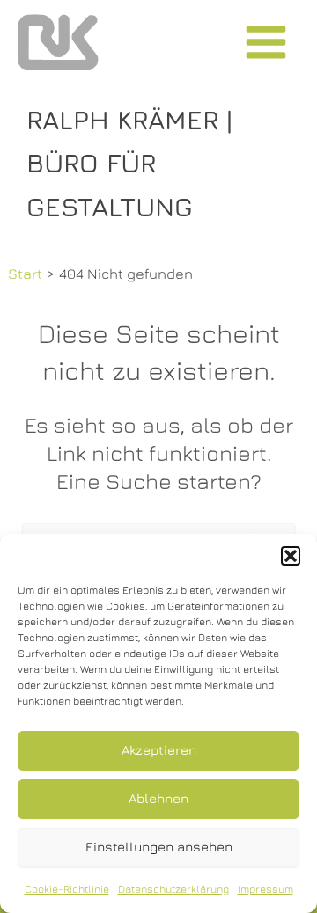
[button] (290, 556)
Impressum (265, 888)
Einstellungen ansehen (158, 846)
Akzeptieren (159, 749)
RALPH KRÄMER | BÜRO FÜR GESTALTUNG (129, 163)
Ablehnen (158, 798)
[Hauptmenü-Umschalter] (265, 43)
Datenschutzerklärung (173, 888)
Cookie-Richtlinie (67, 888)
